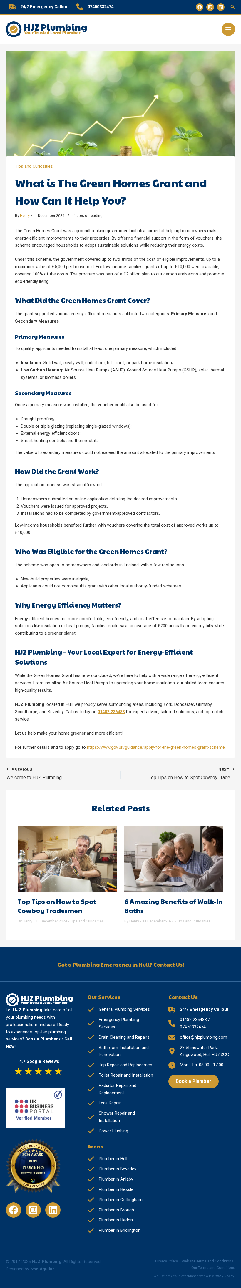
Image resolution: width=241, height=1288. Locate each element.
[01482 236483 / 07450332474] (201, 1023)
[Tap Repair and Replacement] (120, 1065)
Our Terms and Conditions (213, 1267)
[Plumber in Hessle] (110, 1189)
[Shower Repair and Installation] (120, 1117)
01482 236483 (111, 711)
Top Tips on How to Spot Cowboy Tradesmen (57, 906)
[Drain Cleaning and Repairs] (118, 1037)
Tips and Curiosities (34, 166)
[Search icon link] (232, 7)
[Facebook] (199, 7)
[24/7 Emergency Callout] (39, 7)
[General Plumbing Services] (118, 1009)
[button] (193, 1081)
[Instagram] (210, 7)
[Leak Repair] (104, 1103)
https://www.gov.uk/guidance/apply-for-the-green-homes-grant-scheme (156, 747)
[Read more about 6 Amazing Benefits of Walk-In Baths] (174, 859)
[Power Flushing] (107, 1131)
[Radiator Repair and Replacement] (120, 1089)
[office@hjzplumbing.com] (197, 1037)
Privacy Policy (166, 1261)
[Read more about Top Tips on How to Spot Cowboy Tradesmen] (67, 859)
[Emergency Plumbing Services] (120, 1023)
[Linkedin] (221, 7)
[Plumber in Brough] (110, 1210)
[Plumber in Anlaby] (110, 1179)
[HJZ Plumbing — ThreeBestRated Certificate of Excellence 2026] (35, 1167)
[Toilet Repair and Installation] (120, 1075)
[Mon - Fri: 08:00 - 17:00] (195, 1065)
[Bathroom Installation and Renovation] (120, 1051)
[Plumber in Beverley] (111, 1169)
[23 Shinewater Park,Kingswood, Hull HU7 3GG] (198, 1051)
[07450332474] (94, 7)
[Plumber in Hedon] (110, 1220)
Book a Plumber (41, 1039)
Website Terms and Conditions (207, 1261)
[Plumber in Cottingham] (115, 1200)
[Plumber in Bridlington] (113, 1230)
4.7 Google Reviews (39, 1061)
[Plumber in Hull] (107, 1159)
